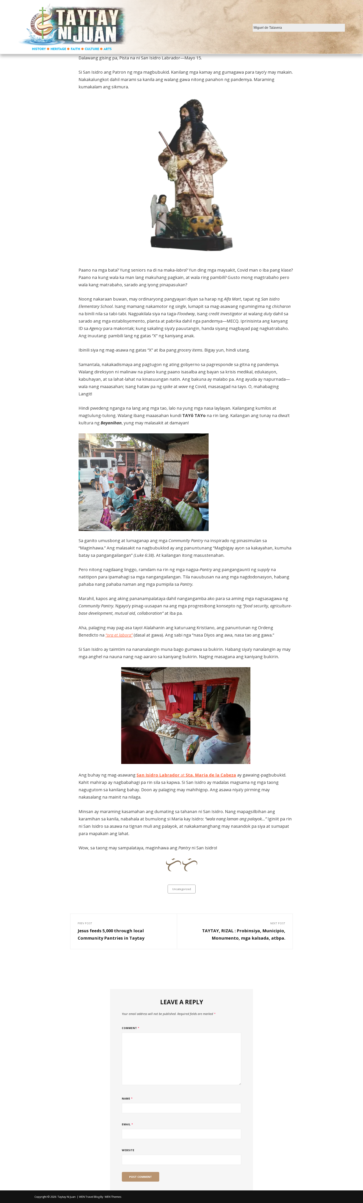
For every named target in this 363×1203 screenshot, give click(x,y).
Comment (130, 1028)
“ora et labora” (119, 635)
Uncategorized (181, 889)
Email (127, 1124)
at (186, 775)
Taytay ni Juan (67, 1197)
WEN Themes (113, 1197)
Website (128, 1150)
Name (127, 1098)
